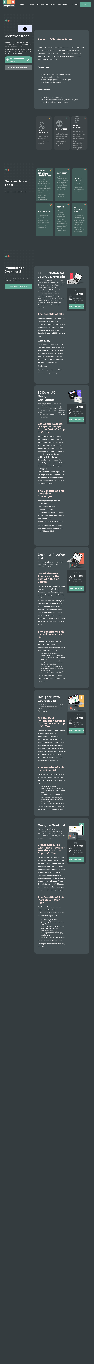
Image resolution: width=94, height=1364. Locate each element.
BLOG (53, 5)
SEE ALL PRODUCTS (18, 286)
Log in (75, 5)
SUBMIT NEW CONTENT (18, 68)
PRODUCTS (62, 5)
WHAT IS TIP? (42, 5)
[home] (9, 3)
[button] (23, 5)
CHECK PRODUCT (76, 307)
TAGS (32, 5)
